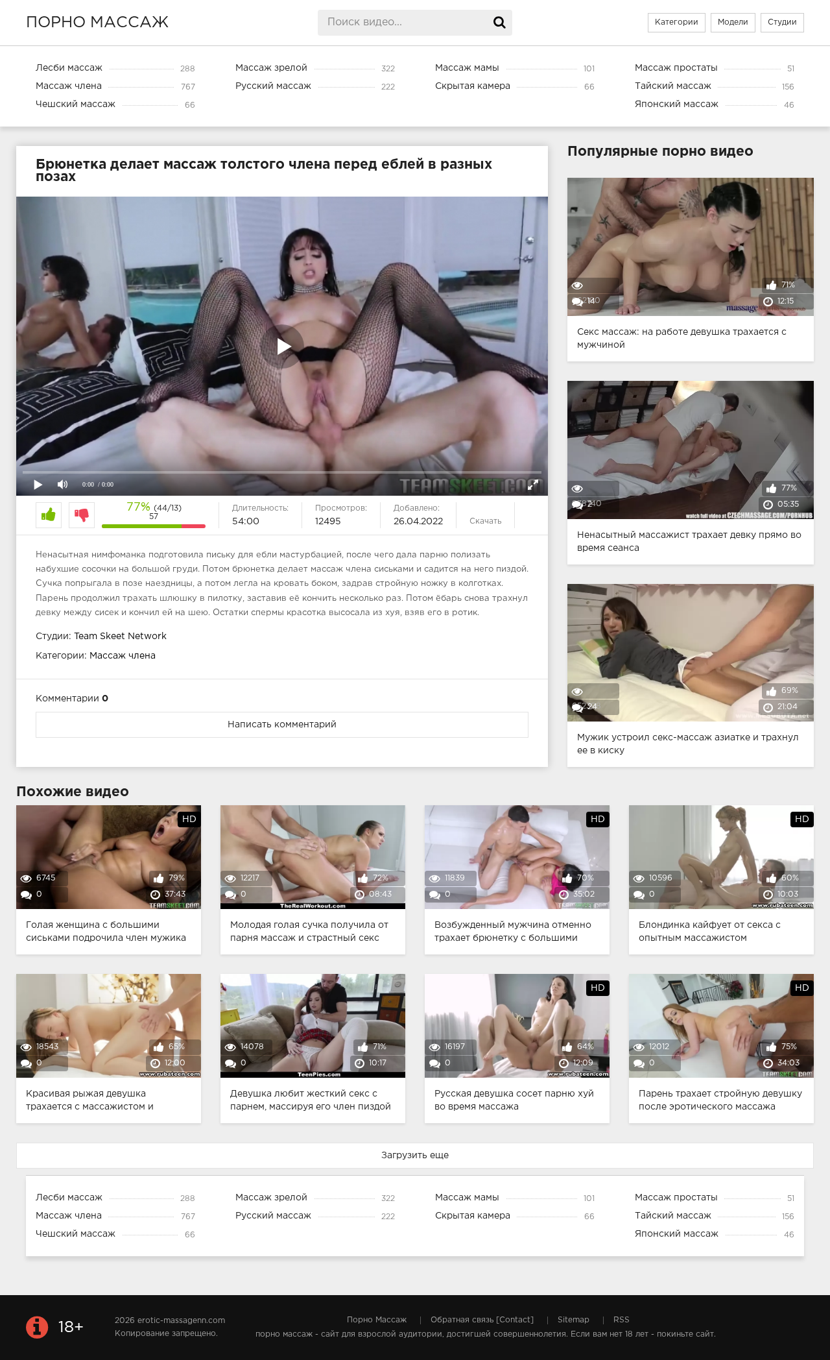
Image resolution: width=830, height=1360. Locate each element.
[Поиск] (499, 23)
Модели (733, 22)
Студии (782, 22)
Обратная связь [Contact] (482, 1320)
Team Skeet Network (120, 636)
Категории (676, 22)
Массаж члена (122, 656)
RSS (621, 1320)
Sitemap (573, 1320)
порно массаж (97, 23)
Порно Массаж (377, 1320)
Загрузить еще (415, 1156)
